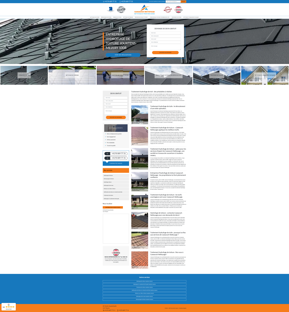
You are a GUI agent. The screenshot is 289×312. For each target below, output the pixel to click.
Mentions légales (182, 308)
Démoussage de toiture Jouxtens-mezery (144, 299)
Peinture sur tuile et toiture (141, 17)
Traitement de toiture (176, 17)
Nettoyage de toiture (94, 17)
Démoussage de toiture (106, 17)
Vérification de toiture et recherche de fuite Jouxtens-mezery (144, 290)
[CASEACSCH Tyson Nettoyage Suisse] (144, 9)
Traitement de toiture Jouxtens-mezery (144, 287)
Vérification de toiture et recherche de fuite (159, 17)
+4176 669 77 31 (111, 1)
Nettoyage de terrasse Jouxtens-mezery (144, 296)
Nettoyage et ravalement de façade (191, 17)
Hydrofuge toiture (117, 17)
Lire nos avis (9, 309)
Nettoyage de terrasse (128, 17)
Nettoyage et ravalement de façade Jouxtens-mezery (144, 284)
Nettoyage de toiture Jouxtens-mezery (144, 281)
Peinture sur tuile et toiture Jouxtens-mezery (144, 293)
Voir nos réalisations (123, 55)
